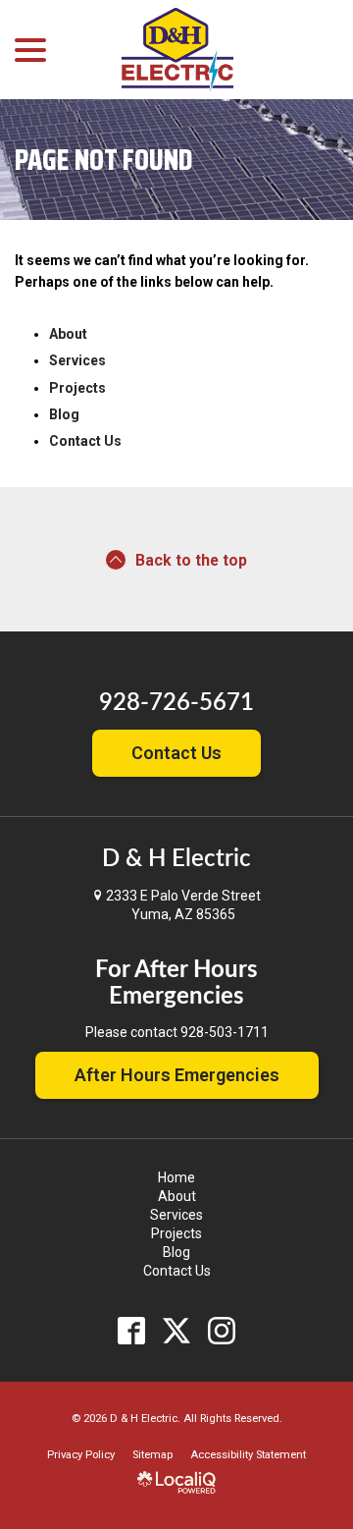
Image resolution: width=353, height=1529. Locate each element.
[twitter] (177, 1331)
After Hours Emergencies (177, 1075)
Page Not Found (103, 159)
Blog (64, 414)
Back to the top (191, 560)
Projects (77, 388)
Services (77, 360)
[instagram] (222, 1331)
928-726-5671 (176, 703)
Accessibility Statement (248, 1454)
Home (176, 1177)
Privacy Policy (81, 1454)
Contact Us (85, 441)
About (68, 334)
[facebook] (132, 1331)
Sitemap (152, 1454)
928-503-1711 (224, 1032)
